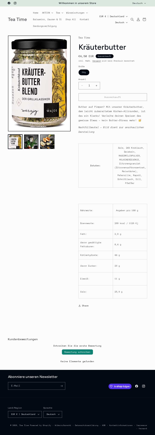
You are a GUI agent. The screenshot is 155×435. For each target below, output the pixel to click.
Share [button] (85, 305)
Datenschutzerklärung (87, 425)
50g (85, 73)
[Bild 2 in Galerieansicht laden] (31, 141)
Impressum (142, 425)
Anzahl (82, 79)
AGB (104, 425)
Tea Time (24, 425)
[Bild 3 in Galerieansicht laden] (47, 141)
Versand (96, 61)
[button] (47, 12)
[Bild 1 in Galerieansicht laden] (15, 141)
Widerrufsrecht (63, 425)
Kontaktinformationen (121, 425)
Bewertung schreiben (77, 352)
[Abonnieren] (61, 386)
